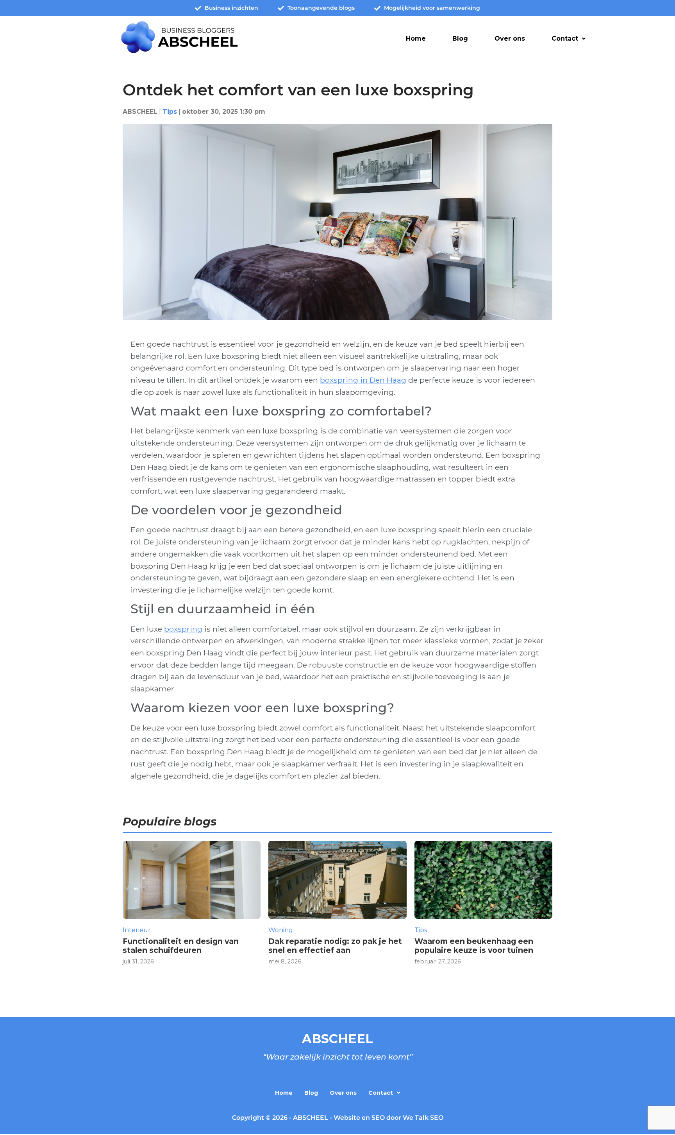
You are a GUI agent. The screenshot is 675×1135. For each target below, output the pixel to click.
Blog (460, 38)
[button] (568, 38)
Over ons (510, 38)
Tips (169, 111)
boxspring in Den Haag (363, 380)
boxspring (183, 629)
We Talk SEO (423, 1117)
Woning (280, 930)
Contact (565, 38)
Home (416, 38)
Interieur (137, 930)
